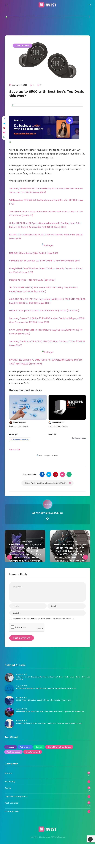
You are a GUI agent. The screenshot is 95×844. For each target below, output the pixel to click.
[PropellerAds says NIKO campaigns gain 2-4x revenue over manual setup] (9, 723)
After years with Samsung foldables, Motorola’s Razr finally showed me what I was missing (53, 678)
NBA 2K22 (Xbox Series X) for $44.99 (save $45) (33, 253)
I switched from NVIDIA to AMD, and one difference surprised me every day (50, 711)
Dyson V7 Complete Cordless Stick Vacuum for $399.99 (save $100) (44, 310)
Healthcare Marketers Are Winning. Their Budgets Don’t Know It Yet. (46, 688)
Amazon (10, 747)
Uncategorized (33, 752)
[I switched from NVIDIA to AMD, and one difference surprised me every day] (9, 712)
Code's (39, 747)
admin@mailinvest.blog (47, 513)
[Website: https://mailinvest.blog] (47, 518)
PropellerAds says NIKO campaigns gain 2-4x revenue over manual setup (49, 723)
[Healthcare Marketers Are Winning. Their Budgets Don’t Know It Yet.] (9, 689)
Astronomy (25, 747)
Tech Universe (22, 45)
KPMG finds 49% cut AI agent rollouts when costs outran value (44, 700)
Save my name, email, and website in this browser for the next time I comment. (43, 619)
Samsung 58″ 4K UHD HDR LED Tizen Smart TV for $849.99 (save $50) (44, 260)
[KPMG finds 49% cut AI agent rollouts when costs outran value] (9, 700)
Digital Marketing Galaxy (59, 747)
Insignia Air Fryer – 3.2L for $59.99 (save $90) (32, 280)
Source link (14, 449)
